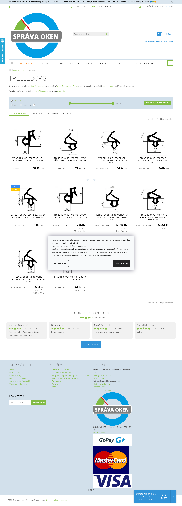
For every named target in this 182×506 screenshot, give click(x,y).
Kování (45, 63)
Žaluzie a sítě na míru (81, 63)
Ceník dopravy (15, 375)
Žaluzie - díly (105, 63)
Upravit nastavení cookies (56, 500)
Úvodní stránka (12, 63)
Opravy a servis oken (60, 370)
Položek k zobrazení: (157, 103)
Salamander (67, 86)
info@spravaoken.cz (101, 384)
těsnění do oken (38, 86)
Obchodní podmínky (17, 378)
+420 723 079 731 (100, 378)
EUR (171, 6)
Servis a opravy (27, 63)
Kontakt (55, 387)
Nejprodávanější (19, 113)
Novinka (27, 105)
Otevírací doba (99, 433)
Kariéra (55, 384)
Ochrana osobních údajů (19, 381)
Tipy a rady (56, 381)
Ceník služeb (14, 373)
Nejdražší (53, 113)
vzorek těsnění (108, 86)
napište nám (40, 91)
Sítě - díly (123, 63)
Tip (37, 105)
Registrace (159, 6)
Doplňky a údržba (144, 63)
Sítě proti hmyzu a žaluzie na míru (66, 378)
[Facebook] (10, 6)
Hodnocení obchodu (91, 313)
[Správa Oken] (36, 35)
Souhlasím (121, 263)
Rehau (75, 86)
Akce (16, 105)
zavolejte (61, 91)
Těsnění (59, 63)
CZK (168, 6)
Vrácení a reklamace (18, 384)
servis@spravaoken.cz (102, 375)
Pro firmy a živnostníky (61, 373)
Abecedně (67, 113)
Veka (59, 86)
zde (84, 246)
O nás (11, 370)
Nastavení (60, 263)
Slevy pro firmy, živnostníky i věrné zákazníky (70, 375)
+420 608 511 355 (100, 387)
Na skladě (18, 101)
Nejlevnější (37, 113)
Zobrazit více (91, 344)
